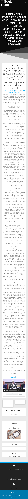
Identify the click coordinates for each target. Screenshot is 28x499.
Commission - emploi (12, 92)
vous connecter (13, 413)
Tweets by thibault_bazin (14, 456)
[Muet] (21, 390)
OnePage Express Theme (14, 497)
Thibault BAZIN (6, 3)
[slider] (13, 390)
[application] (14, 385)
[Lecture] (4, 390)
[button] (14, 385)
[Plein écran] (23, 390)
